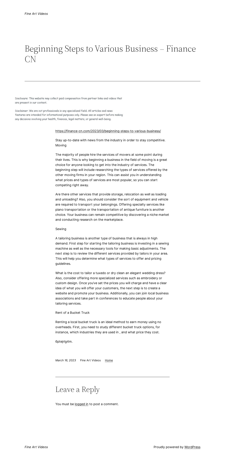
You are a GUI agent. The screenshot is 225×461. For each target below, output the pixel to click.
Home (109, 360)
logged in (81, 404)
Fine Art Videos (36, 14)
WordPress (192, 447)
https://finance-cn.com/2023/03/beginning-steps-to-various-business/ (108, 131)
